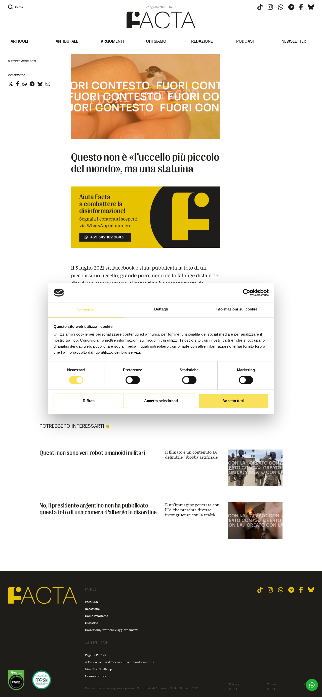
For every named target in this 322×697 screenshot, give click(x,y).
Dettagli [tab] (161, 309)
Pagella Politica (95, 655)
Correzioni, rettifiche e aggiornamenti (111, 630)
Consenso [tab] (85, 310)
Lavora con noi (95, 676)
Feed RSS (91, 602)
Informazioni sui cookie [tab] (236, 309)
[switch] (133, 380)
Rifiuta (89, 401)
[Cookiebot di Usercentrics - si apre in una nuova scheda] (247, 292)
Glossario (91, 623)
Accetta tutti (233, 401)
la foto (185, 267)
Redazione (92, 609)
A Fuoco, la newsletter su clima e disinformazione (120, 662)
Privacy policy (234, 686)
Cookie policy (272, 686)
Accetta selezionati (161, 401)
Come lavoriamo (96, 616)
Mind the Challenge (99, 669)
